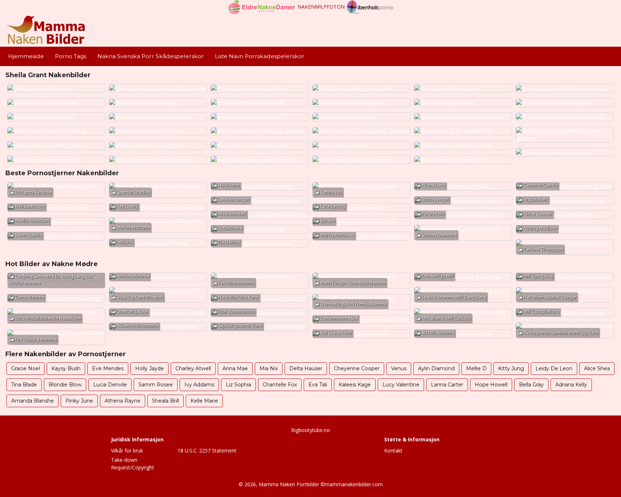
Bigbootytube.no (310, 430)
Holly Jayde (149, 368)
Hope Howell (491, 384)
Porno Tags (70, 56)
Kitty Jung (511, 368)
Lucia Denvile (110, 384)
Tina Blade (24, 384)
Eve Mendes (108, 368)
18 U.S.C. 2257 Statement (207, 450)
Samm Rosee (155, 384)
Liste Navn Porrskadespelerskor (259, 56)
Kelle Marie (204, 401)
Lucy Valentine (400, 384)
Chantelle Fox (280, 384)
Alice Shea (597, 368)
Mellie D (476, 368)
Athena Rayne (123, 401)
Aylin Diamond (436, 368)
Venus (398, 368)
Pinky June (79, 401)
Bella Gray (531, 384)
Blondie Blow (65, 384)
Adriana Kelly (571, 384)
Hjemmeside (26, 56)
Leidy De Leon (553, 368)
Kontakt (393, 450)
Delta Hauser (305, 368)
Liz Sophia (238, 384)
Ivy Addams (199, 384)
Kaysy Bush (65, 368)
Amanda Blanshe (32, 401)
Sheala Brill (165, 401)
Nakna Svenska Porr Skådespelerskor (150, 56)
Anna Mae (235, 368)
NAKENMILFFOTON (321, 6)
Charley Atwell (193, 368)
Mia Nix (268, 368)
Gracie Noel (25, 368)
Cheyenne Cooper (357, 368)
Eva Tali (317, 384)
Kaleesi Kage (355, 384)
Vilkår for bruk (127, 450)
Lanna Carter (447, 384)
